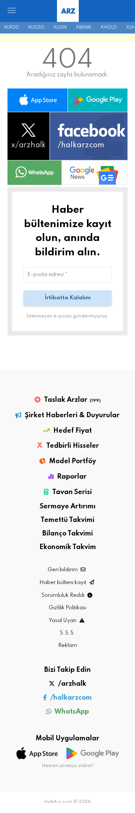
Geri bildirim (63, 569)
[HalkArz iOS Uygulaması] (38, 100)
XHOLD (108, 27)
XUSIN (60, 27)
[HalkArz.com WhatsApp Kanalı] (35, 172)
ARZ (68, 11)
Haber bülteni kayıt (63, 582)
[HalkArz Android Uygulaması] (98, 100)
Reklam (67, 645)
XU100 (11, 27)
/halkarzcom (70, 697)
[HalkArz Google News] (94, 172)
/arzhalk (71, 683)
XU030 (36, 27)
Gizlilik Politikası (67, 607)
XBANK (84, 27)
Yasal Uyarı (63, 620)
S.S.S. (67, 633)
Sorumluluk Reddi (63, 595)
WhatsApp (71, 711)
